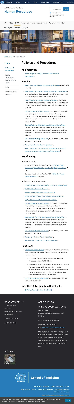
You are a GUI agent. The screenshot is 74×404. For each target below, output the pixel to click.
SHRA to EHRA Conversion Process (36, 189)
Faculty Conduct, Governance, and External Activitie (41, 100)
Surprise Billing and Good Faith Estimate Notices (55, 395)
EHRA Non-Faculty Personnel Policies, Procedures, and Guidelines (46, 185)
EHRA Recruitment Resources (11, 93)
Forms (7, 87)
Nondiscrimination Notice (62, 389)
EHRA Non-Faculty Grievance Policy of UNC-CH (40, 192)
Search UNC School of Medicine (57, 15)
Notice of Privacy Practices (28, 389)
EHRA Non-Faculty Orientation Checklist (37, 290)
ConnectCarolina (57, 2)
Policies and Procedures (9, 69)
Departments (45, 2)
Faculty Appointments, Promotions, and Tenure (10, 79)
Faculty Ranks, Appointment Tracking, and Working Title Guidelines (46, 91)
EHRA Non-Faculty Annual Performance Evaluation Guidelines (44, 196)
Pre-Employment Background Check (36, 139)
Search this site (56, 13)
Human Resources (18, 11)
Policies (52, 23)
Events (18, 2)
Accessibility (8, 2)
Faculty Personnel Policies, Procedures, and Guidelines (42, 85)
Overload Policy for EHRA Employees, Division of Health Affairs (45, 125)
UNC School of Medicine (14, 8)
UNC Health (37, 386)
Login (67, 386)
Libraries (27, 2)
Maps (35, 2)
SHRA (11, 23)
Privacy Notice (41, 401)
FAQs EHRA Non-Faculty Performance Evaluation (40, 200)
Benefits (61, 23)
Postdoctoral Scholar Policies (34, 250)
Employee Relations (12, 28)
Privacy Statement (57, 386)
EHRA (17, 23)
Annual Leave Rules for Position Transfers (38, 145)
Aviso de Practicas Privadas (45, 389)
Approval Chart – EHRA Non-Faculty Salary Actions (41, 241)
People (25, 28)
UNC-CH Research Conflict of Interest (37, 111)
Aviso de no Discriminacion (61, 391)
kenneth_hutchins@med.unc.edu (54, 327)
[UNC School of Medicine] (37, 377)
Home (5, 23)
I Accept (68, 400)
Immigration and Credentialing (34, 23)
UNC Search (70, 2)
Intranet (46, 386)
